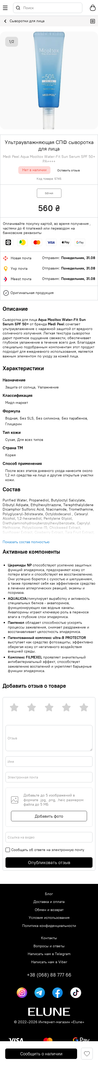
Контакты (49, 938)
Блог (49, 894)
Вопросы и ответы (49, 946)
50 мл (49, 193)
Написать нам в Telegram (49, 954)
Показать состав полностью (26, 542)
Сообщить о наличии (41, 1054)
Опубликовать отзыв (49, 862)
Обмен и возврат (49, 910)
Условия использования (49, 917)
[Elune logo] (49, 1011)
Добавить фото (49, 816)
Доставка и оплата (49, 902)
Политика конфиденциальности (49, 926)
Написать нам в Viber (49, 962)
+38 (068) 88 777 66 (49, 975)
